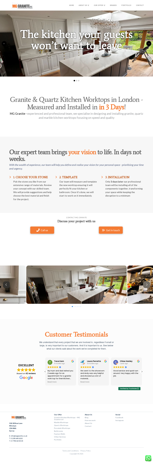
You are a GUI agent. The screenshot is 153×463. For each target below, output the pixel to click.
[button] (142, 371)
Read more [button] (52, 382)
